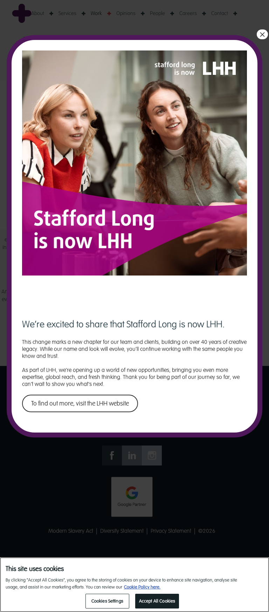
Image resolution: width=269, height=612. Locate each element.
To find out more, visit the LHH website (80, 403)
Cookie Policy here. (142, 587)
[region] (134, 584)
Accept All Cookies (157, 601)
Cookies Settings (107, 601)
